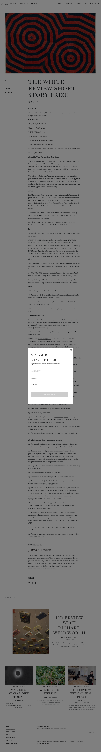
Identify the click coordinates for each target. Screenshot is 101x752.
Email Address (35, 371)
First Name (34, 378)
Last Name (34, 384)
